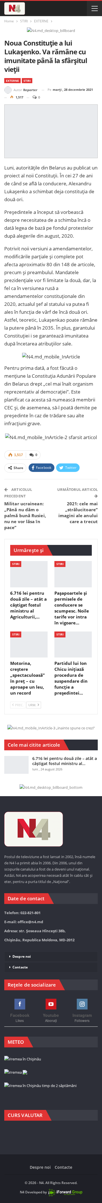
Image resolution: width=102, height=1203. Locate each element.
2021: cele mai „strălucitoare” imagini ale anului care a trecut (78, 512)
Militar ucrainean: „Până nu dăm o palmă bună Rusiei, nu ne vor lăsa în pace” (25, 515)
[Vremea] (15, 1072)
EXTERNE (12, 81)
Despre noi (21, 956)
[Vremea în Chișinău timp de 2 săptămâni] (40, 1085)
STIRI (27, 81)
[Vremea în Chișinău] (22, 1059)
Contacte (20, 967)
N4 (22, 1192)
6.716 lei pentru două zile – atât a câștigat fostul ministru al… (64, 761)
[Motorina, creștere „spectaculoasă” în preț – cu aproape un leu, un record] (29, 644)
